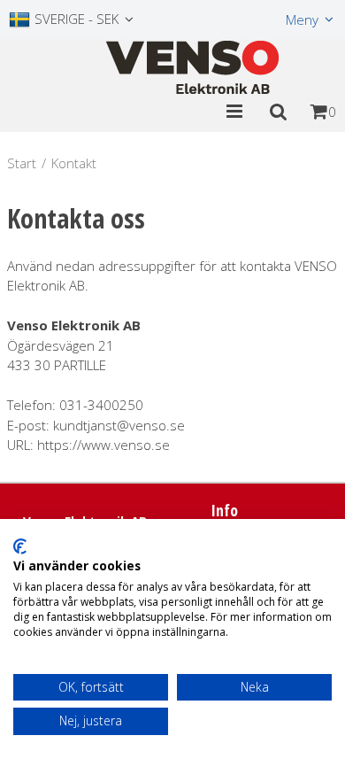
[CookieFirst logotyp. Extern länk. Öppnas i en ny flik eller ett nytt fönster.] (20, 546)
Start (21, 163)
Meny (302, 19)
